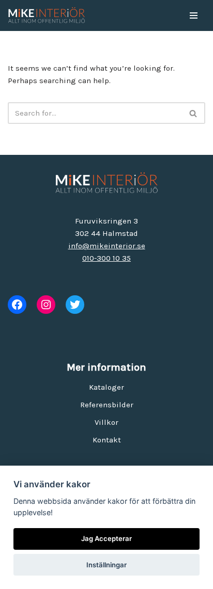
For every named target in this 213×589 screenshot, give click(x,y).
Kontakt (107, 439)
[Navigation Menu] (193, 15)
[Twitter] (75, 304)
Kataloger (106, 387)
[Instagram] (46, 304)
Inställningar (106, 565)
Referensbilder (106, 404)
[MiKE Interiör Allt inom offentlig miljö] (46, 15)
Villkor (106, 422)
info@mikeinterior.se (106, 245)
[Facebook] (17, 304)
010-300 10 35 (106, 258)
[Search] (193, 113)
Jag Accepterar (106, 538)
